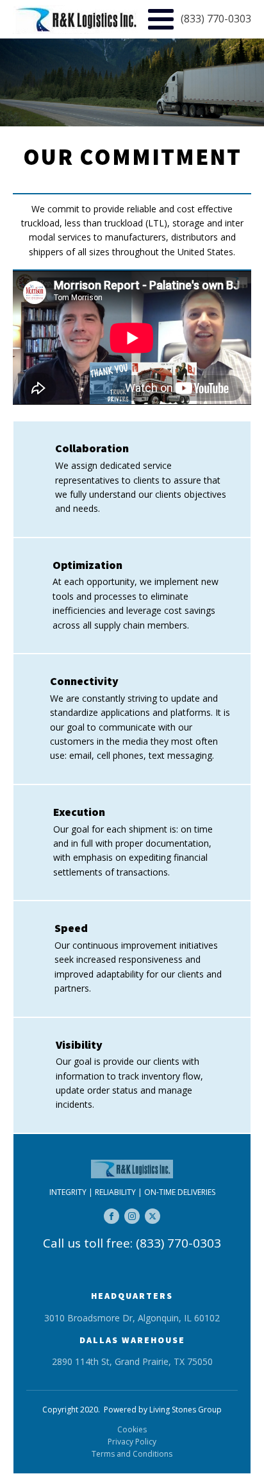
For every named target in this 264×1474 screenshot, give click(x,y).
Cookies (132, 1429)
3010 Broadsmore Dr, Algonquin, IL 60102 (132, 1318)
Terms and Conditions (132, 1453)
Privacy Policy (132, 1441)
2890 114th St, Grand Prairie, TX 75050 (132, 1361)
